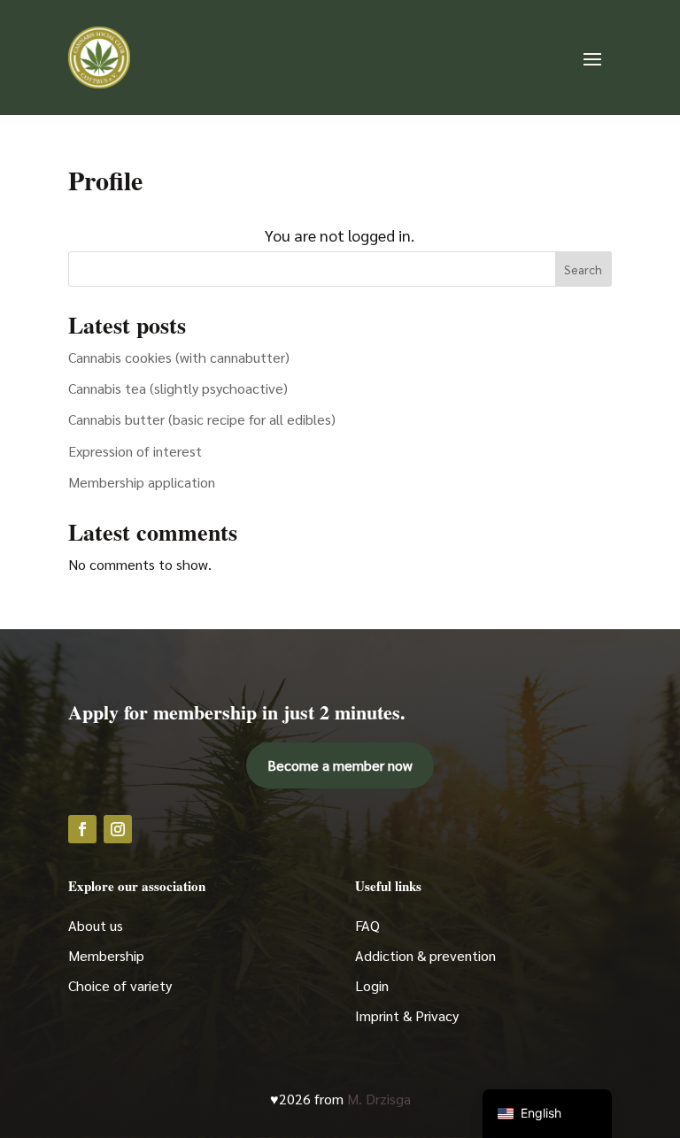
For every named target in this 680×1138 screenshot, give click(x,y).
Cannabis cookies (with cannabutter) (179, 357)
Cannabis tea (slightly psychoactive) (178, 388)
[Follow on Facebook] (82, 829)
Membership (106, 955)
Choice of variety (120, 985)
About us (95, 925)
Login (372, 985)
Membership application (141, 482)
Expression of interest (135, 451)
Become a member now (340, 765)
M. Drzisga (379, 1098)
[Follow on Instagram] (118, 829)
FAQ (367, 925)
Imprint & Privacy (407, 1015)
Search (583, 269)
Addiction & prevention (425, 955)
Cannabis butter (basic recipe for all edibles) (202, 419)
